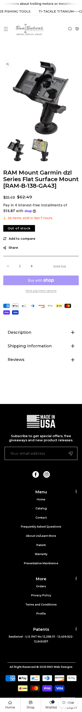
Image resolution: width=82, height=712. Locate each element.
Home (41, 499)
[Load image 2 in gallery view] (41, 150)
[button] (5, 28)
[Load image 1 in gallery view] (15, 150)
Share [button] (13, 248)
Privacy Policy (41, 595)
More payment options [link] (41, 290)
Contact (41, 517)
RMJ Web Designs (59, 667)
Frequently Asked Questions (41, 526)
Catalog (41, 508)
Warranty (41, 554)
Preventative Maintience (41, 563)
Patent (41, 545)
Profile (41, 613)
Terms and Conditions (41, 604)
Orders (41, 586)
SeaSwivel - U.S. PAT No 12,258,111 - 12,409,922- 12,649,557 (41, 639)
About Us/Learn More (41, 535)
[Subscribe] (70, 453)
